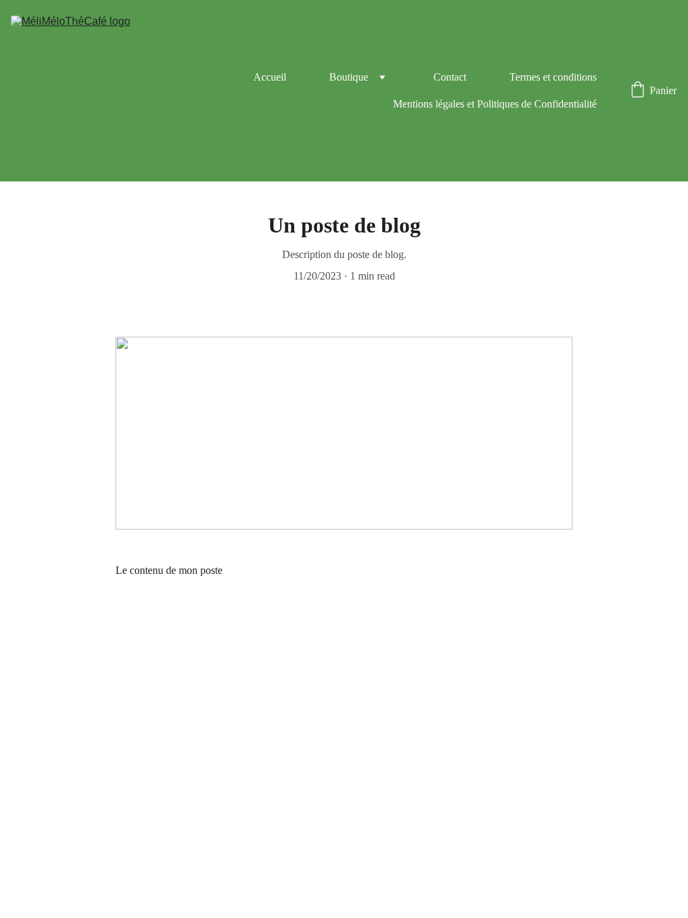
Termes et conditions (553, 77)
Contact (449, 77)
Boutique (348, 77)
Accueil (269, 77)
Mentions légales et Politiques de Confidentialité (495, 104)
